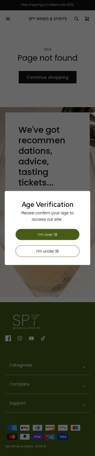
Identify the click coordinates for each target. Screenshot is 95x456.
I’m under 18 (47, 251)
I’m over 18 (47, 234)
